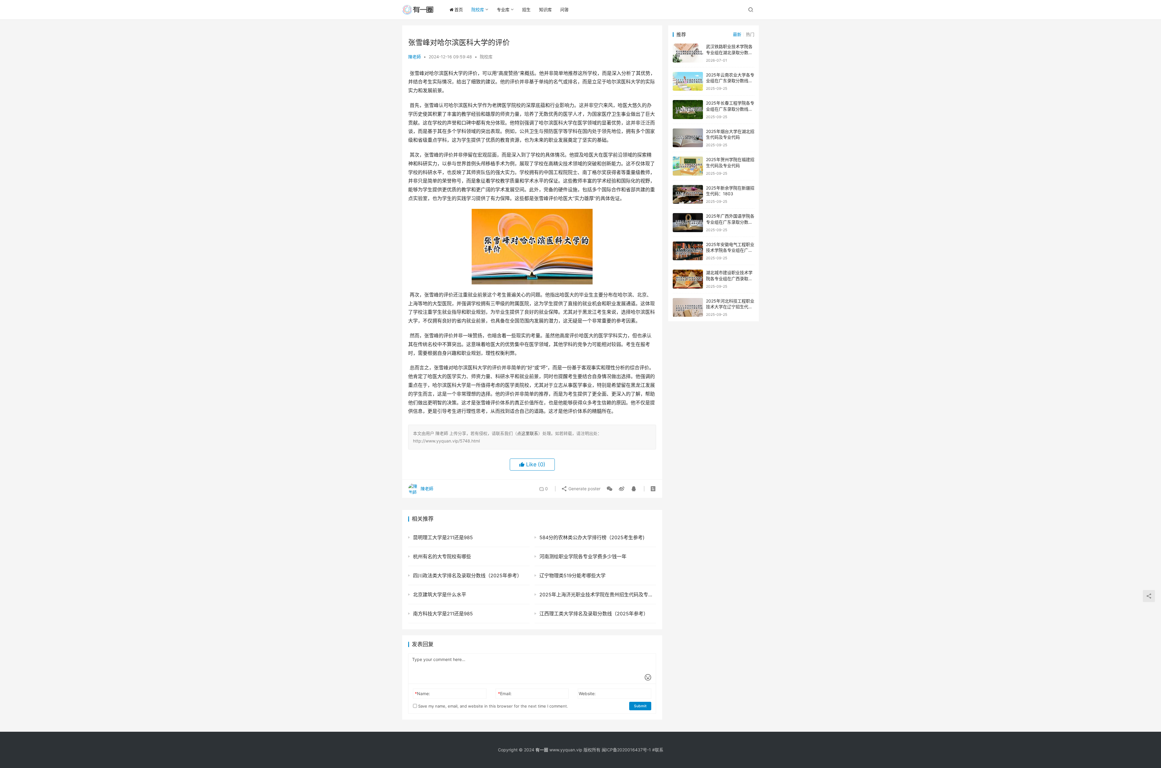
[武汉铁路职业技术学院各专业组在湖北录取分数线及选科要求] (688, 53)
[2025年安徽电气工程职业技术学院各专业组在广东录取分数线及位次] (688, 251)
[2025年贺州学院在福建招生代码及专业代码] (688, 166)
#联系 (657, 749)
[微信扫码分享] (609, 488)
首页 (458, 9)
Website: (587, 693)
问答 (564, 9)
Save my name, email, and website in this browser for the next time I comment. (492, 706)
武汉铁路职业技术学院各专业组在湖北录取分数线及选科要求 (729, 52)
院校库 (477, 9)
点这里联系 (527, 433)
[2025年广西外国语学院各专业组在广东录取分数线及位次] (688, 222)
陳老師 (414, 56)
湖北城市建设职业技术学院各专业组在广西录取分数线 (729, 278)
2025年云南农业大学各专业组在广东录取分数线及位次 (730, 80)
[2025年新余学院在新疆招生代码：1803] (688, 194)
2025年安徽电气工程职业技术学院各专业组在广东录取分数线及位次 (730, 250)
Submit (640, 706)
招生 (526, 9)
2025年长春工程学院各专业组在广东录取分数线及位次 (730, 108)
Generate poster (583, 488)
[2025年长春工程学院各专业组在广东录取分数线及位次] (688, 109)
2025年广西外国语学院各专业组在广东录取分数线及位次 (730, 221)
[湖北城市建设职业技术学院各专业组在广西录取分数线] (688, 279)
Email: (505, 693)
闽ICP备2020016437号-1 (626, 749)
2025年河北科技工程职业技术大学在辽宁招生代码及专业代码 (730, 306)
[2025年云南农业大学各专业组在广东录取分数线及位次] (688, 81)
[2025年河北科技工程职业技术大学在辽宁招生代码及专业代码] (688, 307)
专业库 (503, 9)
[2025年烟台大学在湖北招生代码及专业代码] (688, 137)
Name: (422, 693)
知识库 (545, 9)
